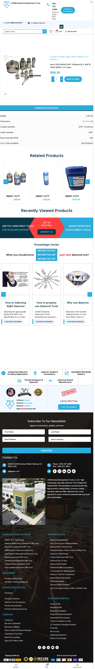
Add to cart (73, 79)
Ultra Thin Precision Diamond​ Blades (64, 543)
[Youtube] (52, 647)
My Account (54, 631)
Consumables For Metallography (62, 571)
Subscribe (46, 450)
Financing (53, 628)
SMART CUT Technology (14, 540)
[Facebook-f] (39, 647)
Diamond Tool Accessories (15, 602)
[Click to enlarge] (5, 94)
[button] (91, 2)
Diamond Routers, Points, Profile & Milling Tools (68, 550)
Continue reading (13, 322)
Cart (60, 31)
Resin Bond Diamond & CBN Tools (18, 547)
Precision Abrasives (12, 599)
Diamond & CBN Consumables (61, 567)
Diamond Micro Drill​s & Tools (61, 547)
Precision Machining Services (16, 609)
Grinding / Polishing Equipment (16, 582)
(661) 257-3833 (63, 466)
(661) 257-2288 (65, 464)
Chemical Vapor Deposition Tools (17, 564)
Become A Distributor (13, 623)
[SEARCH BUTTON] (45, 31)
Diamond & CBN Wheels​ (59, 554)
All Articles (8, 593)
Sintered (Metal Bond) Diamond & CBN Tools (22, 543)
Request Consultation (58, 611)
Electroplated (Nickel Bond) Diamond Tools (21, 554)
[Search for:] (23, 31)
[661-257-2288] (48, 4)
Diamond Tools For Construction (62, 574)
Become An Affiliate (12, 627)
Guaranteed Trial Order (13, 634)
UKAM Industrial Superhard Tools (25, 3)
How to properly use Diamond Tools (46, 304)
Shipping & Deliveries (58, 635)
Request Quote (56, 607)
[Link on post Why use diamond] (78, 279)
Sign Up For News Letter (14, 641)
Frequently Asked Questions (61, 614)
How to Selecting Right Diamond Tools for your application (15, 304)
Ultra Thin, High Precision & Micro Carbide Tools (68, 588)
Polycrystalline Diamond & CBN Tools (19, 567)
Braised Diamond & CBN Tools (16, 557)
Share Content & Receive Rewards (18, 630)
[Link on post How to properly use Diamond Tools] (46, 279)
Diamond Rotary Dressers (60, 585)
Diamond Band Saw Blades (60, 578)
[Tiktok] (57, 647)
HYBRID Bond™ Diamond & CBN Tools (19, 550)
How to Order (55, 604)
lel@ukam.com (14, 471)
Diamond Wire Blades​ (58, 564)
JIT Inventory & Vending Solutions (63, 625)
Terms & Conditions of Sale (60, 621)
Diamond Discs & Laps (58, 561)
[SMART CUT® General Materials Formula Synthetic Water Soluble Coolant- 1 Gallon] (17, 178)
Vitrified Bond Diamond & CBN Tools (18, 561)
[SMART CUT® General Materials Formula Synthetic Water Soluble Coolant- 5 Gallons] (76, 178)
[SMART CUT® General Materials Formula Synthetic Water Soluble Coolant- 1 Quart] (47, 178)
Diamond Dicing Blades (59, 540)
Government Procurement (60, 618)
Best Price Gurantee (12, 637)
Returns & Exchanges (58, 638)
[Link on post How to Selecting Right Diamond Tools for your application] (15, 279)
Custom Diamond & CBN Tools (61, 557)
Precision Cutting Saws (13, 579)
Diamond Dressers (57, 581)
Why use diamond (78, 302)
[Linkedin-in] (48, 647)
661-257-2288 (54, 6)
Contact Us (9, 620)
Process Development (13, 606)
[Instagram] (44, 647)
